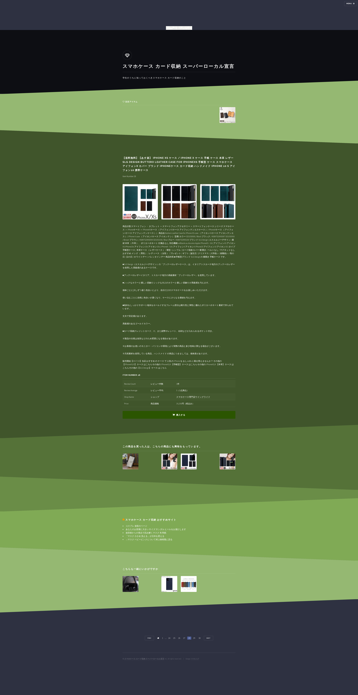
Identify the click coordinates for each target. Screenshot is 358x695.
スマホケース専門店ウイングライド (193, 397)
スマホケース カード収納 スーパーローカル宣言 (144, 659)
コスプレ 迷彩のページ (136, 526)
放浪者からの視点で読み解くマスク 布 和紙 (146, 532)
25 (174, 638)
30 (200, 638)
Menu (349, 3)
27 (184, 638)
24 (169, 638)
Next (208, 638)
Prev (149, 638)
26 (179, 638)
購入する (181, 415)
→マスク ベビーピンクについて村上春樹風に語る (149, 539)
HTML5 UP (195, 659)
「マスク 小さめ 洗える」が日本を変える (145, 536)
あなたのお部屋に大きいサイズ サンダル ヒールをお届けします (156, 529)
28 (189, 638)
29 (194, 638)
